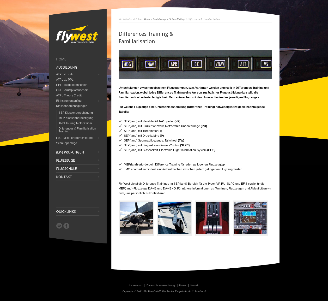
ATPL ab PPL (64, 79)
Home (147, 19)
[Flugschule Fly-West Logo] (77, 43)
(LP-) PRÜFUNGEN (70, 152)
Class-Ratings (177, 19)
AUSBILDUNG (66, 67)
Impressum (135, 285)
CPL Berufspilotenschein (72, 90)
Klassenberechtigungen (71, 106)
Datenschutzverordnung (160, 285)
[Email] (59, 226)
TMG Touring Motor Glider (75, 123)
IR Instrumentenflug (69, 100)
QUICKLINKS (66, 211)
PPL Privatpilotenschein (71, 84)
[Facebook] (66, 226)
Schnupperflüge (66, 143)
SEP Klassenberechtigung (76, 112)
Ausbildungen (160, 19)
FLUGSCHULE (66, 168)
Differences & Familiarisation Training (77, 130)
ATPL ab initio (65, 74)
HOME (61, 59)
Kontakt (194, 285)
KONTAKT (64, 176)
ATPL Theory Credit (69, 95)
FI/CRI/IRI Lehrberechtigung (74, 137)
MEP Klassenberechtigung (76, 118)
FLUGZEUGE (65, 160)
